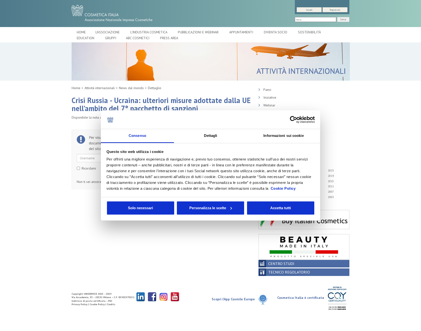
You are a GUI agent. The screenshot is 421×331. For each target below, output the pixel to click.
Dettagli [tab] (210, 135)
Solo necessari (140, 208)
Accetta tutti (280, 208)
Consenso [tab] (137, 135)
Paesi (267, 89)
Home (81, 32)
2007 (331, 191)
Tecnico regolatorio (289, 272)
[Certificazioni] (337, 298)
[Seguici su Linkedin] (140, 296)
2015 (331, 181)
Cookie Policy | (98, 304)
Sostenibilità (310, 32)
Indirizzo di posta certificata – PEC (92, 301)
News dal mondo (131, 88)
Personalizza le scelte (207, 208)
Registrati (335, 9)
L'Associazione (108, 32)
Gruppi (110, 38)
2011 (331, 186)
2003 (331, 197)
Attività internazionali (100, 88)
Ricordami (89, 168)
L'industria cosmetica (149, 32)
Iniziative (269, 97)
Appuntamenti (241, 32)
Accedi (309, 9)
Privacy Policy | (81, 304)
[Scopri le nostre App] (265, 299)
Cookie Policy (283, 188)
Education (86, 38)
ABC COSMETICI (138, 38)
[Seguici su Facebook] (152, 296)
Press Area (169, 38)
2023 (331, 170)
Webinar (269, 105)
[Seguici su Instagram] (163, 296)
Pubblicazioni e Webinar (199, 32)
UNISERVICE (90, 293)
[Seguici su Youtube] (175, 296)
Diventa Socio (276, 32)
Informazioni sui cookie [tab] (283, 135)
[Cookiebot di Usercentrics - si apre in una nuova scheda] (293, 119)
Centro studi (281, 263)
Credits (111, 304)
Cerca (343, 19)
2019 (331, 176)
